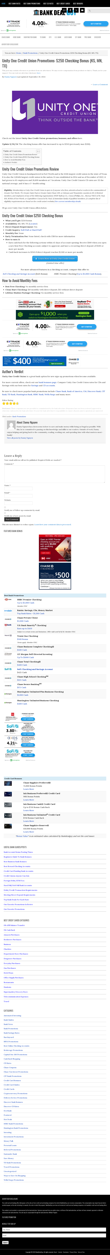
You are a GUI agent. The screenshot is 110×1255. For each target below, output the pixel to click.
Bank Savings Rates (11, 1033)
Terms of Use (81, 1252)
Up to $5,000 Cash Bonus (89, 274)
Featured (7, 1115)
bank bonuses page (48, 382)
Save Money (9, 1158)
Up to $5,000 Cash (25, 602)
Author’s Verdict (11, 162)
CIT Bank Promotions (12, 1076)
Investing (7, 1132)
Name (7, 485)
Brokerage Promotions (13, 1050)
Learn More (28, 789)
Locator (33, 223)
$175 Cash (21, 687)
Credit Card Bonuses (12, 1080)
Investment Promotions (14, 1137)
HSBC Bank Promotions (13, 1124)
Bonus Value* (23, 836)
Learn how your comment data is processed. (52, 524)
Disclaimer (66, 1252)
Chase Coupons (10, 1067)
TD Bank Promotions (12, 1163)
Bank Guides (9, 1020)
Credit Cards (9, 1089)
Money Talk (8, 1141)
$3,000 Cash (23, 621)
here (38, 73)
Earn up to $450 (24, 628)
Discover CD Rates (11, 1106)
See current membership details (67, 201)
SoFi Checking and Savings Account (19, 274)
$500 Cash (22, 650)
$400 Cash (22, 665)
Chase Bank (60, 391)
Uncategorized (10, 1171)
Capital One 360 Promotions (15, 1054)
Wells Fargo (49, 394)
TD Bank (11, 394)
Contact (60, 1252)
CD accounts (49, 385)
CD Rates (7, 1063)
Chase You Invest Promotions (16, 1072)
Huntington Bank (24, 394)
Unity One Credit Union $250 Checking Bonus (22, 157)
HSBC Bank (38, 394)
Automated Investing (12, 1015)
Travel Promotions (11, 1167)
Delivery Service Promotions (15, 1098)
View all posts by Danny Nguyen (20, 438)
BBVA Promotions (11, 1041)
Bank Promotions (19, 416)
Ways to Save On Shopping (15, 1176)
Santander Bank (10, 1154)
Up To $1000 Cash (25, 657)
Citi (85, 391)
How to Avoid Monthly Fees (15, 160)
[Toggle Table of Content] (37, 151)
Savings (34, 385)
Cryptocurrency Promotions (15, 1093)
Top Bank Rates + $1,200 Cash (30, 613)
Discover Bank (94, 391)
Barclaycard (9, 1037)
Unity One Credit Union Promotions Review (21, 154)
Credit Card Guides (12, 1085)
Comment (9, 464)
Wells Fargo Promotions (14, 1180)
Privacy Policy (73, 1252)
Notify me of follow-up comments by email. (22, 510)
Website (7, 500)
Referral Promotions (12, 1150)
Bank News (8, 1024)
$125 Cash (21, 680)
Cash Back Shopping (12, 1059)
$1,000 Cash (22, 695)
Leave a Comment (100, 84)
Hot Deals (8, 1119)
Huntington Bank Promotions (16, 1128)
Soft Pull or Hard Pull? (31, 230)
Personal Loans (10, 1145)
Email (7, 493)
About (55, 1252)
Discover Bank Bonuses (13, 1102)
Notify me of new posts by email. (17, 516)
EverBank (7, 1111)
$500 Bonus (22, 639)
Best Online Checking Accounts (16, 1046)
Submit (5, 1242)
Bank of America (74, 391)
